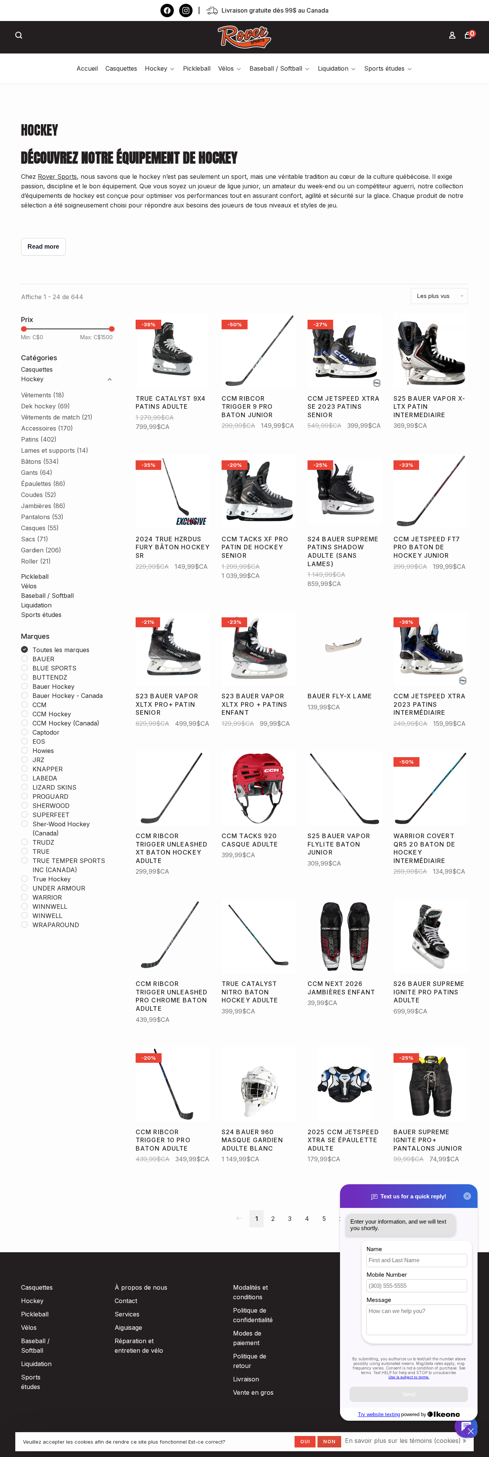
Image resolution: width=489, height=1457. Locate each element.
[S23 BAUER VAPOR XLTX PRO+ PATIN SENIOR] (173, 649)
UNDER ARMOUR (58, 888)
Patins (39, 439)
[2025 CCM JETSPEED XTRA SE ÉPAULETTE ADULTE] (345, 1085)
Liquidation (333, 68)
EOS (38, 741)
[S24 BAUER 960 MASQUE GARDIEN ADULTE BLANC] (259, 1085)
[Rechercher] (19, 36)
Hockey (156, 68)
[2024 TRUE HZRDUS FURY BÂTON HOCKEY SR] (173, 492)
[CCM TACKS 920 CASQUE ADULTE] (259, 789)
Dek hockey (45, 406)
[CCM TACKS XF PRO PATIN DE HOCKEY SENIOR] (259, 492)
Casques (40, 528)
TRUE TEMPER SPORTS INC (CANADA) (68, 865)
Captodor (46, 732)
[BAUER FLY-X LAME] (345, 649)
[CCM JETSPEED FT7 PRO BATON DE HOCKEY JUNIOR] (430, 492)
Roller (36, 561)
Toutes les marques (60, 650)
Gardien (41, 550)
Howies (43, 750)
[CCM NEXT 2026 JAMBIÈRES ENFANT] (345, 937)
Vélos (226, 68)
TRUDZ (43, 842)
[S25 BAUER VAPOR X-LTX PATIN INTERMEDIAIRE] (430, 352)
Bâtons (40, 461)
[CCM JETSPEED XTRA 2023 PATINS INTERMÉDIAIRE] (430, 649)
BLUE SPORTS (54, 668)
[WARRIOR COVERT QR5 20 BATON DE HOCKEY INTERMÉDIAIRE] (430, 789)
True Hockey (51, 879)
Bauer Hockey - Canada (67, 695)
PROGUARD (50, 796)
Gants (36, 472)
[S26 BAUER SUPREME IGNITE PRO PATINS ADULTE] (430, 937)
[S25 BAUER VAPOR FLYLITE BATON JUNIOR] (345, 789)
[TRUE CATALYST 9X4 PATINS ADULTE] (173, 352)
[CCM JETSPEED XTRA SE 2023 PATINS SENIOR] (345, 352)
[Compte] (453, 36)
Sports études (384, 68)
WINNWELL (49, 906)
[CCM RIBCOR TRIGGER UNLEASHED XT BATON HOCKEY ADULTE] (173, 789)
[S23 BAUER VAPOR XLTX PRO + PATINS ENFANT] (259, 649)
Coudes (38, 495)
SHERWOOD (51, 805)
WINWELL (47, 916)
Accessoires (47, 428)
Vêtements (42, 395)
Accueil (87, 68)
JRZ (38, 760)
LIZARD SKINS (54, 787)
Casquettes (121, 68)
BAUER (43, 659)
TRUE (41, 851)
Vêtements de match (56, 417)
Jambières (43, 506)
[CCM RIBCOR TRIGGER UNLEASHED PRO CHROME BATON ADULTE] (173, 937)
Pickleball (196, 68)
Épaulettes (43, 483)
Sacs (34, 539)
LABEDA (44, 778)
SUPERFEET (51, 815)
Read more (43, 246)
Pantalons (42, 517)
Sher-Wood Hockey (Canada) (61, 828)
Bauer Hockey (53, 686)
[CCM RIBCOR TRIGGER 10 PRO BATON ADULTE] (173, 1085)
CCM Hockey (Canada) (65, 723)
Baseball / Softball (275, 68)
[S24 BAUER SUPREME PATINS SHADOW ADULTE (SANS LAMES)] (345, 492)
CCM (39, 705)
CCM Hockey (51, 714)
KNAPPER (47, 769)
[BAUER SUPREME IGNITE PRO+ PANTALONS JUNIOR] (430, 1085)
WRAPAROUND (55, 925)
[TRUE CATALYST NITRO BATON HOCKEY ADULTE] (259, 937)
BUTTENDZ (49, 677)
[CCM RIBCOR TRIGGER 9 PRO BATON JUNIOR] (259, 352)
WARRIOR (47, 897)
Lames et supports (54, 450)
